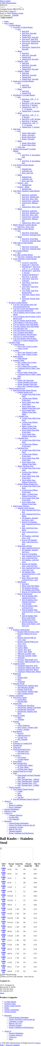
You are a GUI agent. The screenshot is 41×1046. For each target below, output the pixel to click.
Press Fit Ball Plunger (24, 594)
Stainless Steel (22, 678)
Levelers (16, 350)
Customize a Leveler (16, 827)
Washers (16, 721)
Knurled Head (22, 701)
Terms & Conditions (16, 805)
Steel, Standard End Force (31, 548)
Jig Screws (17, 755)
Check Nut (17, 747)
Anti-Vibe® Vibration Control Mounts (26, 191)
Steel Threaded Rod (20, 763)
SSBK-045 (3, 931)
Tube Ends (17, 129)
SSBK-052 (3, 958)
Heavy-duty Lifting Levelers (27, 354)
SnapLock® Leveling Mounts (23, 81)
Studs (15, 773)
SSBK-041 (3, 914)
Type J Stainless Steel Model (23, 332)
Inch (19, 29)
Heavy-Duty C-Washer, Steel (27, 727)
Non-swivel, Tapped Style (31, 41)
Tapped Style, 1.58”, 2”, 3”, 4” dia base (30, 108)
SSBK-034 (3, 883)
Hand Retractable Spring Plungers (25, 390)
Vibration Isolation (15, 831)
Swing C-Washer (23, 729)
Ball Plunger (21, 582)
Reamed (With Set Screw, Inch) (28, 632)
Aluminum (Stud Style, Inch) (27, 666)
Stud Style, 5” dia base (30, 105)
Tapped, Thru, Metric (24, 652)
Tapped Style (26, 35)
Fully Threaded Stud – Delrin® (28, 781)
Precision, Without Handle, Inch (28, 662)
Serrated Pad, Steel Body (26, 709)
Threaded (20, 719)
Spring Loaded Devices (17, 388)
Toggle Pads (17, 703)
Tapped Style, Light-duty (30, 201)
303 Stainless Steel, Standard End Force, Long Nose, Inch (31, 574)
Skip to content (5, 1)
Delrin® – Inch (22, 61)
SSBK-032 (3, 874)
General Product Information (19, 823)
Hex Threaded (22, 739)
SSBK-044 (3, 927)
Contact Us (12, 11)
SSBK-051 (3, 953)
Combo (20, 791)
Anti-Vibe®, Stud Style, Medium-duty (30, 284)
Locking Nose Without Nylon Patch (30, 399)
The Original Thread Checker (23, 789)
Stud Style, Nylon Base (30, 233)
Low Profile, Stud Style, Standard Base (30, 292)
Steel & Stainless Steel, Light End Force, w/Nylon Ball (31, 612)
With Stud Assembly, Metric (27, 656)
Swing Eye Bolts (19, 715)
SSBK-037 (3, 896)
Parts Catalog (9, 23)
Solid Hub (21, 658)
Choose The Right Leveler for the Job (22, 825)
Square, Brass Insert (29, 133)
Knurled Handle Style (25, 392)
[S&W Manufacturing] (8, 3)
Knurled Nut (17, 745)
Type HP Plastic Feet (20, 328)
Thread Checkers (15, 787)
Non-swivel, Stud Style (30, 39)
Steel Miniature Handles (25, 688)
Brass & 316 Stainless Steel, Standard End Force (31, 555)
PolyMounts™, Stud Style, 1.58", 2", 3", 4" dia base (31, 268)
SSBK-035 (3, 887)
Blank (19, 717)
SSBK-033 (3, 878)
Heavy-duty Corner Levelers (27, 346)
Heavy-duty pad (27, 173)
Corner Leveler (22, 348)
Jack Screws (21, 757)
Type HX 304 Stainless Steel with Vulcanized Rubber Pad (25, 306)
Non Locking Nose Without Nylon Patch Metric (29, 412)
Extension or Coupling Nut (22, 743)
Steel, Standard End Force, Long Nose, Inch (31, 569)
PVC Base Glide (23, 364)
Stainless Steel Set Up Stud (22, 771)
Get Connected (14, 819)
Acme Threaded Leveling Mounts (25, 259)
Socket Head (21, 699)
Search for (3, 5)
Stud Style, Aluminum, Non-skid (28, 257)
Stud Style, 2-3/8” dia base (31, 103)
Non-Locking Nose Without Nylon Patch (29, 435)
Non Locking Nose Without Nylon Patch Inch (31, 407)
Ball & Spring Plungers (21, 506)
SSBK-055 (3, 971)
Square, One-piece (28, 135)
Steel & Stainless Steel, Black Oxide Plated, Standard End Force (30, 618)
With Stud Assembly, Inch (26, 654)
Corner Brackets (18, 344)
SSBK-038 (3, 900)
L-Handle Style (22, 416)
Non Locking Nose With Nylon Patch (30, 403)
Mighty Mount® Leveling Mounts (25, 225)
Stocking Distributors (11, 809)
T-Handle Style (22, 438)
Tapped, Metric (22, 648)
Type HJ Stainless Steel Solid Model (25, 324)
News (11, 803)
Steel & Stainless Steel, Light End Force (30, 607)
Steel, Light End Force (30, 558)
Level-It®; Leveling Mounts (23, 27)
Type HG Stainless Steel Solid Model (26, 326)
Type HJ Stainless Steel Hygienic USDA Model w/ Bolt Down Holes (25, 321)
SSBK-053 (3, 962)
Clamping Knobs (19, 664)
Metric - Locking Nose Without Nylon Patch (30, 495)
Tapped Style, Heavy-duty (31, 207)
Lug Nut (20, 797)
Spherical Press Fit (23, 735)
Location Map (13, 817)
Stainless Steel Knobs (24, 689)
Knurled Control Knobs (21, 630)
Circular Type (22, 737)
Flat (18, 723)
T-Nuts (15, 741)
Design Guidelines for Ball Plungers (21, 833)
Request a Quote (17, 13)
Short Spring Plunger (24, 546)
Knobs (11, 628)
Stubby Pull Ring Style (25, 466)
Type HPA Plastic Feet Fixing (23, 330)
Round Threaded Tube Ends (27, 384)
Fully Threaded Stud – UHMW (28, 785)
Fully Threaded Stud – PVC (27, 783)
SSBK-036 (3, 891)
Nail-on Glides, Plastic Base (27, 372)
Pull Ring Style (22, 448)
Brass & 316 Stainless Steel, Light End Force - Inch (30, 542)
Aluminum (21, 682)
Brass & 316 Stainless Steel (31, 592)
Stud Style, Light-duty (29, 195)
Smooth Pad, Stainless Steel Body (29, 707)
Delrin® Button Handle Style (27, 484)
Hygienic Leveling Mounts (18, 303)
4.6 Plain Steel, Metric (25, 765)
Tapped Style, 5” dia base (30, 111)
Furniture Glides (14, 342)
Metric (19, 51)
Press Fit (20, 733)
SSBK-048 (3, 945)
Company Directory (16, 815)
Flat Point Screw (23, 751)
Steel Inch (25, 584)
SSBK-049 (3, 949)
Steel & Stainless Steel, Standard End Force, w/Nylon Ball (30, 602)
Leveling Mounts (15, 25)
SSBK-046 (3, 936)
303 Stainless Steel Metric (31, 590)
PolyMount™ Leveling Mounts (24, 95)
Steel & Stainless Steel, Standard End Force (30, 597)
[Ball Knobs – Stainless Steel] (16, 861)
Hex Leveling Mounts (20, 251)
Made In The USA (15, 829)
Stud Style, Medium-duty (30, 197)
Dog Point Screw (23, 753)
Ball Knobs (17, 674)
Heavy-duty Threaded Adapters (28, 386)
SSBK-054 (3, 967)
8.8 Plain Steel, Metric (25, 769)
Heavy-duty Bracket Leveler (27, 352)
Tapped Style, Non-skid (30, 37)
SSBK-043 (3, 922)
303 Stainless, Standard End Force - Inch (30, 519)
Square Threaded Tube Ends (27, 382)
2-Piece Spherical (23, 725)
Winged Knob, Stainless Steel (27, 686)
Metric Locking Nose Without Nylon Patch (29, 427)
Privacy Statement (15, 807)
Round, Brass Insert (29, 137)
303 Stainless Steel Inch (30, 588)
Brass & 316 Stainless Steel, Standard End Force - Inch (31, 524)
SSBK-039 (3, 909)
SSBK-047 (3, 940)
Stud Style (25, 31)
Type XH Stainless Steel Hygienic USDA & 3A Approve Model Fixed (25, 339)
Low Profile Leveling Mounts (23, 165)
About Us (7, 801)
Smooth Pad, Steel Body (25, 705)
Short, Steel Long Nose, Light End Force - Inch (30, 579)
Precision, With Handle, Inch (27, 660)
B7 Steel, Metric (23, 767)
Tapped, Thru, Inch (24, 650)
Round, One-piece (28, 139)
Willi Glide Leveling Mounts (23, 243)
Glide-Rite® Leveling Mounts (23, 229)
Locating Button (23, 759)
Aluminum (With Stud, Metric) (28, 670)
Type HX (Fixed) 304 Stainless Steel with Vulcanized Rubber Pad (25, 310)
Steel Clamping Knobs (25, 693)
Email (2, 993)
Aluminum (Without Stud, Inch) (28, 668)
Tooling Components (16, 695)
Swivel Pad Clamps (20, 697)
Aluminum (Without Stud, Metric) (29, 672)
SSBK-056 (3, 905)
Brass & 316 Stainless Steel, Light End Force (30, 565)
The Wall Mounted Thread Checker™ (26, 799)
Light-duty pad (27, 171)
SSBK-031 (3, 869)
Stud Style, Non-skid (29, 33)
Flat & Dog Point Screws (22, 749)
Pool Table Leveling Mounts (23, 255)
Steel (19, 676)
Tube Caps (21, 147)
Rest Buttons (17, 731)
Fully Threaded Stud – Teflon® (28, 779)
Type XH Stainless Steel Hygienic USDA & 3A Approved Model (25, 335)
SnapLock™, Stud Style (30, 265)
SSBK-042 (3, 918)
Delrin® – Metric (23, 71)
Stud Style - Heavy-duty (25, 227)
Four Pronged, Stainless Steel (27, 691)
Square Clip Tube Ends (25, 380)
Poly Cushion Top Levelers (26, 362)
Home (6, 21)
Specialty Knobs (18, 684)
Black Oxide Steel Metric (30, 586)
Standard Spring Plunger (25, 508)
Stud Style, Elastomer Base (31, 235)
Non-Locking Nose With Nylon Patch (30, 431)
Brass (19, 680)
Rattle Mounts (18, 356)
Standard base (26, 169)
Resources (7, 821)
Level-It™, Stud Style (29, 263)
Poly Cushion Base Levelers (27, 366)
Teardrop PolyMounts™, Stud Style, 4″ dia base (30, 276)
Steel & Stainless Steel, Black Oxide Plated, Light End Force (31, 624)
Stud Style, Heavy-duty (30, 199)
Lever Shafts (17, 761)
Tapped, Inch (22, 646)
